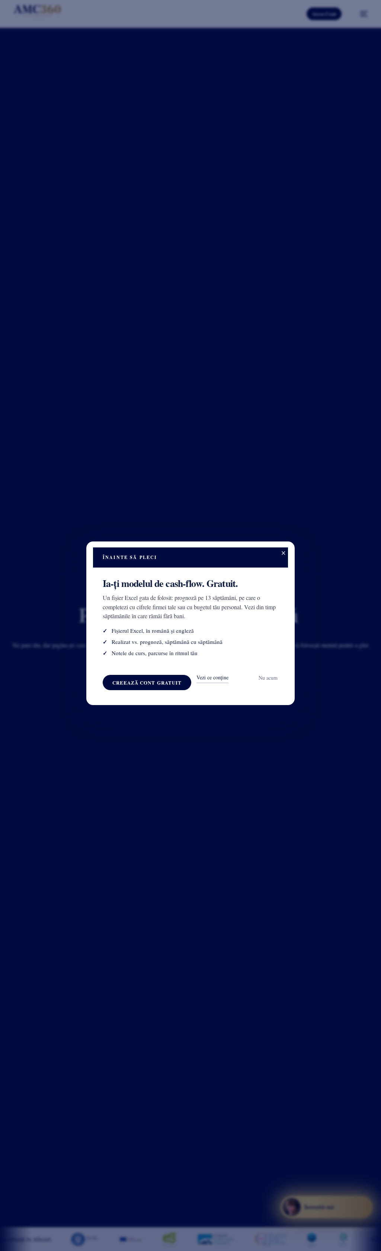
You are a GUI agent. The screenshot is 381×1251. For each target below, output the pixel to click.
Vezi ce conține (212, 677)
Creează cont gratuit (147, 682)
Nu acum (268, 677)
